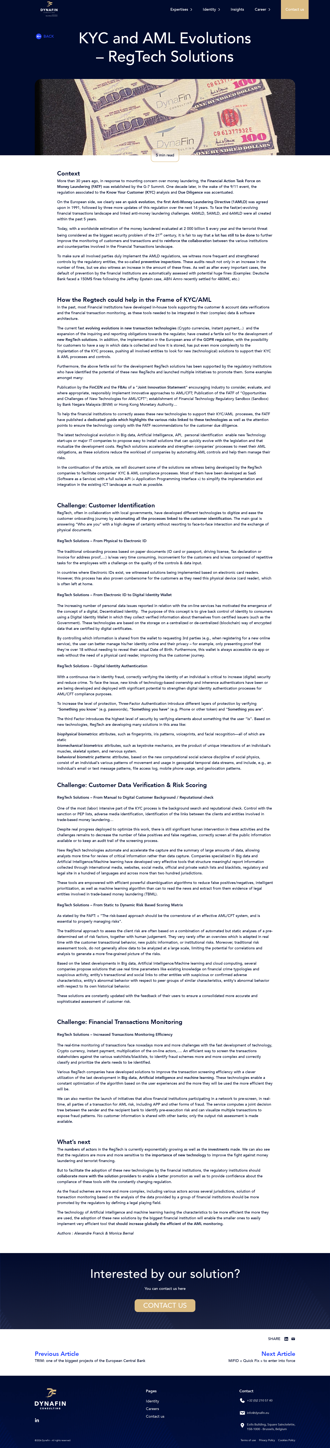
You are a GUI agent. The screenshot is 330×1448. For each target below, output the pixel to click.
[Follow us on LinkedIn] (37, 1420)
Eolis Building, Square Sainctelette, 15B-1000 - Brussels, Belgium (271, 1426)
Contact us (165, 1305)
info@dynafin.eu (258, 1413)
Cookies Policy (286, 1440)
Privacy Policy (267, 1440)
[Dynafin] (50, 1399)
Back (49, 36)
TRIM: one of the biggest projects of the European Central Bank (90, 1360)
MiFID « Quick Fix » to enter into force (261, 1360)
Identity (152, 1401)
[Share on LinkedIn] (286, 1339)
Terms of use (248, 1440)
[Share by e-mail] (293, 1339)
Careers (152, 1408)
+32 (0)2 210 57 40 (260, 1400)
